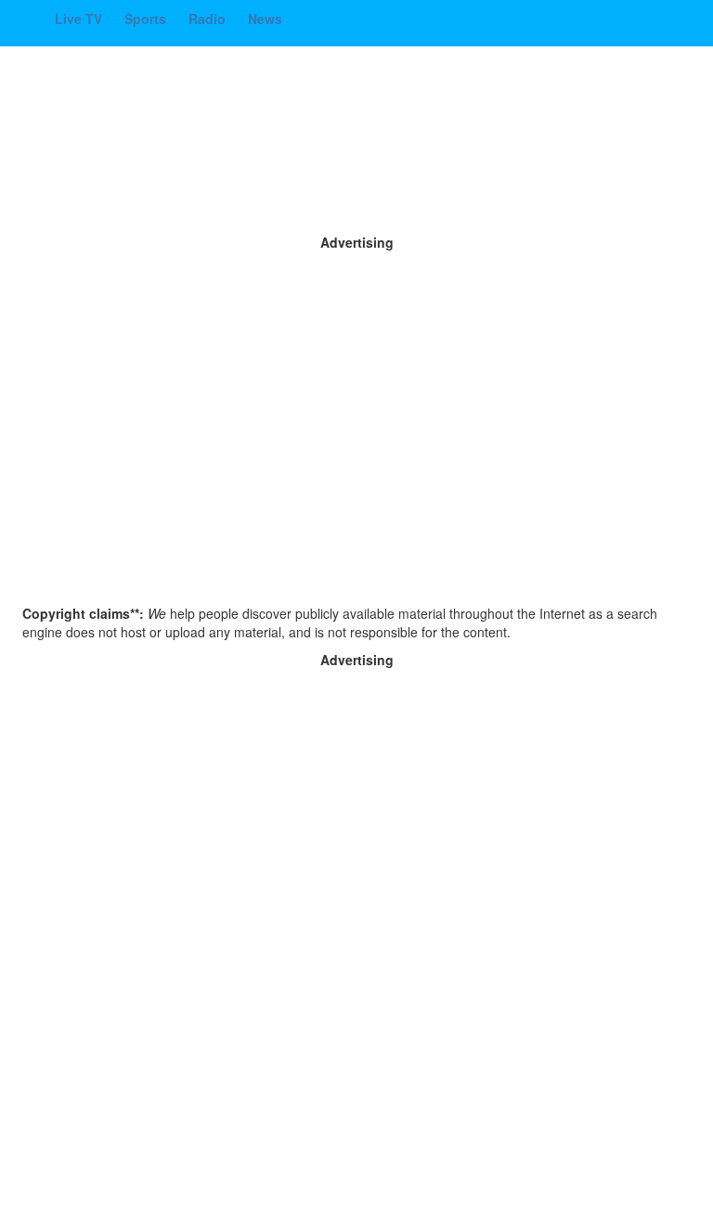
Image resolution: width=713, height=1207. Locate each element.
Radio (208, 18)
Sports (147, 18)
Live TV (80, 18)
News (265, 18)
